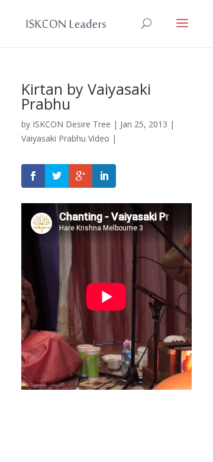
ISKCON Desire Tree (72, 124)
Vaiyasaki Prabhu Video (65, 138)
